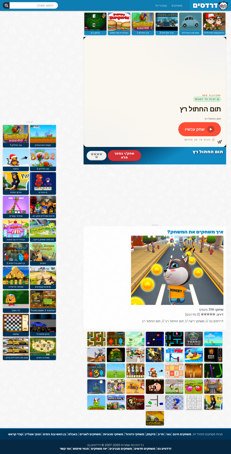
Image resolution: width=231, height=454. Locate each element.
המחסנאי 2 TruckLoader (42, 310)
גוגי (168, 434)
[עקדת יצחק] (155, 393)
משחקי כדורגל (134, 434)
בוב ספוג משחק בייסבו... (43, 239)
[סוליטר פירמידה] (16, 284)
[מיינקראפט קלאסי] (116, 408)
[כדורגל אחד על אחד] (116, 377)
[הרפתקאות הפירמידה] (214, 29)
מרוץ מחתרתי (42, 334)
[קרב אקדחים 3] (167, 29)
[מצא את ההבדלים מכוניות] (190, 29)
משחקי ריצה (196, 321)
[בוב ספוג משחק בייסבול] (43, 236)
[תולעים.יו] (213, 377)
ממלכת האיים (42, 357)
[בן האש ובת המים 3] (96, 377)
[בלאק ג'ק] (95, 29)
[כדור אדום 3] (194, 393)
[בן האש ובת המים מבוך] (96, 345)
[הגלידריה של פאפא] (16, 236)
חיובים (43, 263)
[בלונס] (155, 377)
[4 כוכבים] (92, 154)
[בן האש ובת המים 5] (16, 260)
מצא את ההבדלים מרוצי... (16, 357)
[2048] (174, 377)
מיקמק (151, 434)
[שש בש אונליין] (194, 377)
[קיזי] (96, 408)
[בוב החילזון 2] (43, 165)
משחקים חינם (182, 434)
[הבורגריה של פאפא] (119, 29)
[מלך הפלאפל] (116, 393)
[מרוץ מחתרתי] (43, 331)
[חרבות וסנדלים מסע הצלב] (43, 213)
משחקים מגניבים (120, 448)
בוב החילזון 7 (143, 32)
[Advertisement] (155, 198)
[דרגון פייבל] (135, 408)
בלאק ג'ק (95, 32)
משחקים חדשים (144, 448)
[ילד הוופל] (16, 307)
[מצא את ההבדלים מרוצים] (16, 354)
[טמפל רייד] (155, 361)
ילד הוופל (16, 310)
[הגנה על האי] (213, 345)
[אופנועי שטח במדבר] (96, 361)
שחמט (16, 334)
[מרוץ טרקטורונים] (43, 284)
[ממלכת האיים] (43, 354)
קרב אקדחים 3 (167, 32)
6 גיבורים (43, 192)
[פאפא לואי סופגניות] (135, 361)
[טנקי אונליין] (194, 345)
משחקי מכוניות (113, 434)
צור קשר (65, 448)
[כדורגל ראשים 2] (174, 393)
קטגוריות (161, 5)
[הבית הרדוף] (96, 393)
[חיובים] (43, 260)
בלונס (16, 168)
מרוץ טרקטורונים (43, 286)
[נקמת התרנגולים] (43, 142)
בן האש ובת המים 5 (16, 263)
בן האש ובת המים (54, 434)
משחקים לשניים (90, 434)
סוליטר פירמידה (15, 286)
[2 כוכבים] (98, 154)
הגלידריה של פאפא (16, 239)
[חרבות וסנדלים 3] (213, 393)
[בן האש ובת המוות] (116, 345)
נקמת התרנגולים (43, 145)
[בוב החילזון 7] (143, 29)
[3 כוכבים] (95, 154)
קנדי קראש (15, 434)
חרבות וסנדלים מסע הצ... (43, 216)
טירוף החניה (15, 192)
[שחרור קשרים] (16, 213)
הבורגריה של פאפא (119, 32)
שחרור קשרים (15, 216)
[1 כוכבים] (100, 154)
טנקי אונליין (33, 434)
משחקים (177, 5)
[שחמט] (16, 331)
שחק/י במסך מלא (124, 155)
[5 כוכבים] (96, 156)
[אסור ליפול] (174, 361)
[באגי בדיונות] (155, 424)
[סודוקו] (194, 408)
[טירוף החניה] (16, 189)
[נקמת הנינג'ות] (135, 377)
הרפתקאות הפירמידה (214, 32)
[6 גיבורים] (43, 189)
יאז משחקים (99, 448)
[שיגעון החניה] (213, 408)
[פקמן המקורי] (174, 345)
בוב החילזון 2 (43, 168)
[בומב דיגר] (213, 361)
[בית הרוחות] (116, 361)
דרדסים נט (216, 321)
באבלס (72, 434)
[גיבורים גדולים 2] (135, 393)
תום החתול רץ (174, 321)
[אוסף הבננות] (135, 345)
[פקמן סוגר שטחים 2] (155, 345)
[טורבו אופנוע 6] (194, 361)
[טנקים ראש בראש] (155, 408)
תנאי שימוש (81, 448)
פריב (161, 434)
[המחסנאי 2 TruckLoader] (43, 307)
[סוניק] (174, 408)
